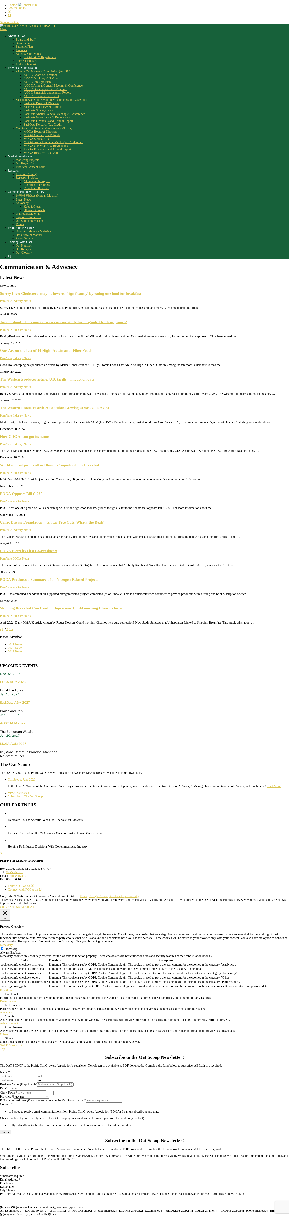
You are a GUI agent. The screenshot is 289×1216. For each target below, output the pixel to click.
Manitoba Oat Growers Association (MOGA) (44, 128)
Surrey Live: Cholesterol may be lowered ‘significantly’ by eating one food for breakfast (70, 293)
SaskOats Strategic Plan (38, 110)
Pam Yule (6, 301)
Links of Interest (26, 64)
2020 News (15, 648)
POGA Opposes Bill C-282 (21, 494)
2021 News (15, 644)
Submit (6, 1132)
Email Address (10, 1179)
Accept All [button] (27, 906)
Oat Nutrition (24, 245)
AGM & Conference (28, 53)
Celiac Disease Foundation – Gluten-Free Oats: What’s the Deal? (52, 522)
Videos (20, 224)
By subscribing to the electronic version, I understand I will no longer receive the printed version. (72, 1125)
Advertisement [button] (9, 1023)
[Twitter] (9, 12)
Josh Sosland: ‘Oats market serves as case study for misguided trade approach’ (63, 322)
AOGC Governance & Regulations (45, 89)
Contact (13, 4)
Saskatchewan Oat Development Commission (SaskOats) (51, 99)
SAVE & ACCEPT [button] (12, 1045)
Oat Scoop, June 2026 (21, 779)
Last (39, 1080)
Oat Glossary (24, 252)
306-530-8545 (17, 8)
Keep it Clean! (33, 206)
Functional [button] (6, 990)
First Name (7, 1183)
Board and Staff (25, 39)
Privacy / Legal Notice (94, 896)
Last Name (7, 1186)
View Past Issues (18, 793)
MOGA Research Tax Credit (41, 152)
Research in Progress (37, 184)
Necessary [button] (6, 945)
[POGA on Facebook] (9, 15)
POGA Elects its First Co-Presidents (28, 551)
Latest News (23, 199)
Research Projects (27, 177)
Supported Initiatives (28, 217)
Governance (23, 43)
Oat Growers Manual (29, 235)
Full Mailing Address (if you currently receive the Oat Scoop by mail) (43, 1100)
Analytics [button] (6, 1012)
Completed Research (36, 188)
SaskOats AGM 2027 (15, 702)
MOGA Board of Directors (40, 131)
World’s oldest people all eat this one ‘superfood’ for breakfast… (51, 465)
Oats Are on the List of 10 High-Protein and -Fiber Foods (46, 350)
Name (5, 1072)
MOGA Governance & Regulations (46, 145)
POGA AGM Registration (40, 57)
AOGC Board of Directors (40, 75)
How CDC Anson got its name (24, 436)
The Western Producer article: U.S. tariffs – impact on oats (47, 379)
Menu (3, 29)
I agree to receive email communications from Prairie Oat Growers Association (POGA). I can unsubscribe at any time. (85, 1111)
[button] (11, 257)
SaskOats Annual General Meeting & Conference (54, 114)
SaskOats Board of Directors (41, 103)
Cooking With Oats (20, 242)
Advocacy (22, 203)
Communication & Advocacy (26, 191)
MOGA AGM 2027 (13, 744)
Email (5, 1088)
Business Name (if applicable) (18, 1084)
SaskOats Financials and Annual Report (48, 121)
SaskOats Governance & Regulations (47, 117)
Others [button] (4, 1034)
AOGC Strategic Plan (37, 82)
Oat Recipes (23, 249)
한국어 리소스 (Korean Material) (37, 195)
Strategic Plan (24, 46)
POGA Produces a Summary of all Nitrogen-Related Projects (49, 580)
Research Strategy (27, 174)
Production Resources (21, 227)
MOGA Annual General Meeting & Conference (53, 142)
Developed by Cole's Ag (124, 896)
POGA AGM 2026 (13, 682)
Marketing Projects (27, 160)
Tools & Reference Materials (33, 231)
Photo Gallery (24, 238)
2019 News (15, 651)
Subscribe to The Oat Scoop (25, 796)
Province (6, 1096)
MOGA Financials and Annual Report (47, 149)
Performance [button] (8, 1001)
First (39, 1076)
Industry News (22, 301)
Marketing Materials (28, 213)
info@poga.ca (17, 875)
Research (13, 170)
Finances (21, 50)
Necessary (11, 949)
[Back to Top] (1, 853)
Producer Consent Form (30, 167)
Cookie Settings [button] (10, 906)
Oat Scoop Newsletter (29, 220)
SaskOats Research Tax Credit (42, 124)
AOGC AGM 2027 (13, 723)
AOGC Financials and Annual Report (47, 92)
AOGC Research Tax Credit (41, 96)
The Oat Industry (26, 60)
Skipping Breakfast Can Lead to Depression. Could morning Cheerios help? (61, 608)
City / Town (8, 1092)
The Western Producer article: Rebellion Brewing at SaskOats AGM (54, 408)
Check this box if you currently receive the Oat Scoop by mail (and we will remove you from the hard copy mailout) (72, 1118)
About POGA (16, 36)
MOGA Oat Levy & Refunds (42, 135)
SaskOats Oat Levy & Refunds (43, 106)
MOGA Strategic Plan (37, 138)
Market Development (21, 156)
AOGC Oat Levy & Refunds (42, 78)
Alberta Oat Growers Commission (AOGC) (43, 71)
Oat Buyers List (25, 163)
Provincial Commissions (23, 67)
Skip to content (9, 22)
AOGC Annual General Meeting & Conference (53, 85)
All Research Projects (37, 181)
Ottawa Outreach (34, 210)
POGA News (21, 501)
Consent (6, 1104)
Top (2, 1049)
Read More (274, 786)
